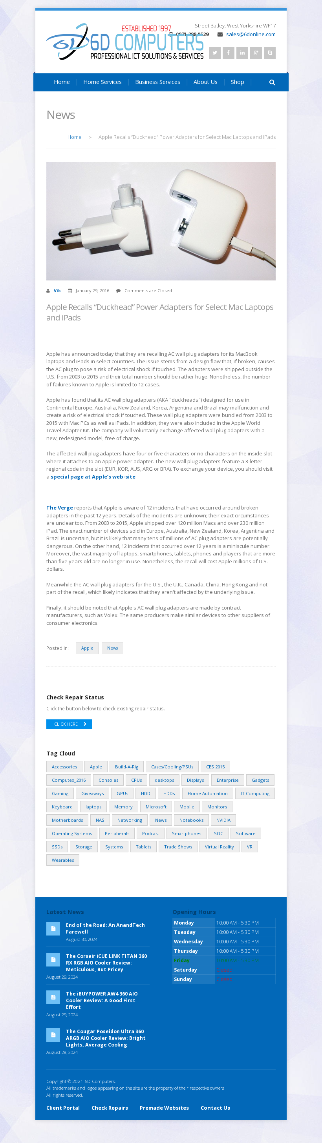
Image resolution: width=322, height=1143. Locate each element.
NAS (100, 820)
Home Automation (208, 793)
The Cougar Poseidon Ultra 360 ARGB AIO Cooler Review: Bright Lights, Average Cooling (106, 1038)
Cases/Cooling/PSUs (172, 767)
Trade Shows (178, 847)
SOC (218, 833)
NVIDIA (223, 820)
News (112, 648)
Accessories (64, 767)
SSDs (57, 847)
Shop (237, 82)
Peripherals (117, 833)
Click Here (66, 724)
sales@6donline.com (251, 34)
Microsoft (156, 807)
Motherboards (67, 820)
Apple (87, 648)
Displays (195, 780)
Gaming (60, 793)
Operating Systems (72, 833)
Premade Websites (164, 1107)
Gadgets (260, 780)
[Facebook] (228, 53)
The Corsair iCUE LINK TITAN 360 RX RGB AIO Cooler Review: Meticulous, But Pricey (106, 963)
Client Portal (63, 1107)
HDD (145, 793)
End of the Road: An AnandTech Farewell (105, 928)
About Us (206, 82)
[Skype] (270, 53)
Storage (83, 847)
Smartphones (186, 833)
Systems (114, 847)
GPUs (122, 793)
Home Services (102, 82)
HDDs (169, 793)
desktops (164, 780)
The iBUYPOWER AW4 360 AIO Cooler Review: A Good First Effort (102, 1000)
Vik (57, 290)
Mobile (186, 807)
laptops (93, 807)
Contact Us (68, 101)
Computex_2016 (69, 780)
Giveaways (92, 793)
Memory (123, 807)
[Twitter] (215, 53)
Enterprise (228, 780)
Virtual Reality (219, 847)
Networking (129, 820)
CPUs (136, 780)
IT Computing (255, 793)
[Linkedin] (242, 53)
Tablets (143, 847)
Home (62, 82)
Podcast (150, 833)
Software (246, 833)
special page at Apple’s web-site (93, 476)
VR (249, 847)
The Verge (59, 507)
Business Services (157, 82)
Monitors (217, 807)
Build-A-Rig (126, 767)
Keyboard (62, 807)
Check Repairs (109, 1107)
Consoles (108, 780)
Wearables (63, 860)
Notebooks (191, 820)
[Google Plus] (256, 53)
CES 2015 (215, 767)
